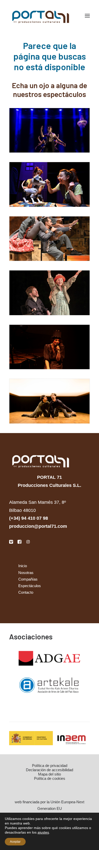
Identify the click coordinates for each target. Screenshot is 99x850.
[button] (87, 15)
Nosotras (26, 572)
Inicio (22, 566)
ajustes (43, 832)
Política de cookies (49, 778)
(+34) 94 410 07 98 (28, 518)
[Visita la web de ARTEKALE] (49, 685)
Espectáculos (29, 586)
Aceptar (15, 841)
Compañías (28, 579)
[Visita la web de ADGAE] (49, 658)
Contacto (25, 592)
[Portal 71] (40, 15)
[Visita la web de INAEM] (49, 738)
